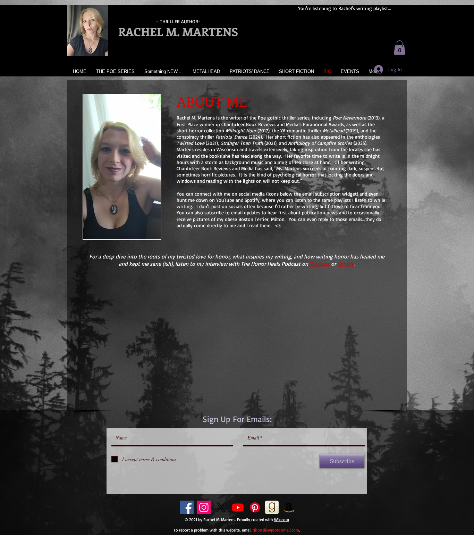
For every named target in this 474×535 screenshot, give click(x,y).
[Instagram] (204, 507)
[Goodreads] (272, 507)
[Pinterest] (255, 507)
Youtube (320, 263)
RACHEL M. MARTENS (178, 31)
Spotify (345, 263)
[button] (399, 47)
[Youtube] (238, 507)
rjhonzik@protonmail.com (276, 530)
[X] (221, 507)
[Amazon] (289, 507)
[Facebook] (187, 507)
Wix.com (281, 519)
